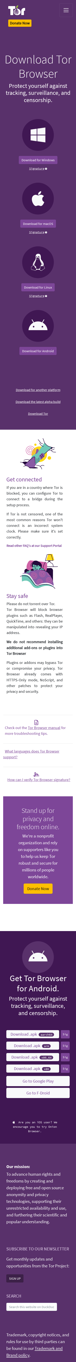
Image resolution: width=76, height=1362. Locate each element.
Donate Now (38, 888)
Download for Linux (38, 287)
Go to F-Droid (38, 1092)
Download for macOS (38, 224)
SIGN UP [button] (15, 1278)
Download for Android (38, 351)
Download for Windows (38, 160)
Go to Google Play (38, 1081)
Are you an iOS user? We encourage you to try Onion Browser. (35, 1126)
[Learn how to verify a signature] (46, 168)
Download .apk (31, 1034)
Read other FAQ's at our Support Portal (34, 545)
